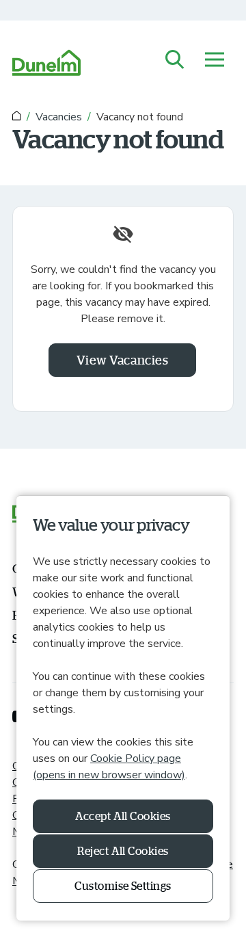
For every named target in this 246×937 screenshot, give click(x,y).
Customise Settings (123, 886)
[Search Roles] (175, 60)
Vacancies (59, 116)
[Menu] (214, 60)
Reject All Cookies (123, 851)
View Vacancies (123, 360)
